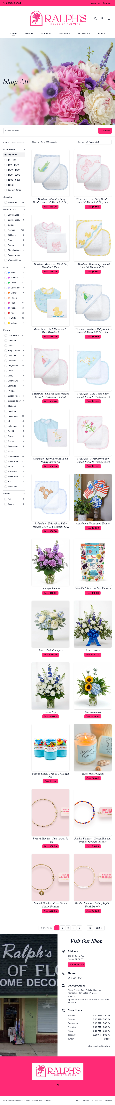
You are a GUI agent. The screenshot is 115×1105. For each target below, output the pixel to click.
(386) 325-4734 (13, 3)
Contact (107, 3)
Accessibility (97, 1100)
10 (90, 928)
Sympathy (46, 33)
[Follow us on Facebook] (57, 1085)
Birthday (29, 33)
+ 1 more (93, 993)
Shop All (14, 33)
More (100, 33)
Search (106, 130)
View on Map (78, 964)
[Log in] (102, 18)
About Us (95, 3)
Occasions (83, 33)
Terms (77, 1100)
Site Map (108, 1100)
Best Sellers (64, 33)
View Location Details (98, 1046)
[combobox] (98, 142)
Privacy (86, 1100)
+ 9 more (72, 1002)
